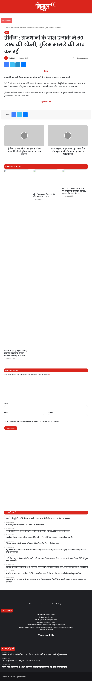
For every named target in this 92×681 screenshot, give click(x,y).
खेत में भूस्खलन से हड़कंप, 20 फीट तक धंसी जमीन (44, 195)
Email (7, 412)
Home (7, 27)
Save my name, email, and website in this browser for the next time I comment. (32, 421)
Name (6, 403)
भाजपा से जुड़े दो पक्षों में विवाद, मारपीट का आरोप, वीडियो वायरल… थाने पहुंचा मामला (15, 353)
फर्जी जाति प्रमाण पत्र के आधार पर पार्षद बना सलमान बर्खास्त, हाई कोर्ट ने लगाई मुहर (74, 191)
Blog (12, 27)
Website (50, 412)
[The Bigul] (46, 7)
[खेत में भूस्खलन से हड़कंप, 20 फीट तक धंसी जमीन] (46, 181)
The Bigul (11, 58)
